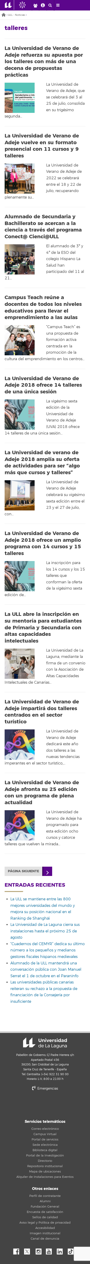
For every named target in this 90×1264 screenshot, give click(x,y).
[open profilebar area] (35, 5)
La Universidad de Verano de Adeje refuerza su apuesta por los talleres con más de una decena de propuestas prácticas (44, 61)
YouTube (50, 1250)
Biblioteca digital (45, 1150)
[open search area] (50, 5)
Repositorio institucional (45, 1166)
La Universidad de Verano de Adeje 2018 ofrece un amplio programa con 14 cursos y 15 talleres (43, 543)
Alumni (45, 1201)
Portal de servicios (45, 1139)
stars (45, 1104)
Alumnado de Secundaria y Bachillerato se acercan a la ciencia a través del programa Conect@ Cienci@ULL (43, 226)
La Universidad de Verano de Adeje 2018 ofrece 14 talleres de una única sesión (43, 385)
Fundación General (45, 1206)
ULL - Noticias (16, 14)
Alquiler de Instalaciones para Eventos (45, 1177)
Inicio (3, 15)
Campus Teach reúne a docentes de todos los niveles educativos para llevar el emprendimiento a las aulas (43, 307)
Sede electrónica (45, 1145)
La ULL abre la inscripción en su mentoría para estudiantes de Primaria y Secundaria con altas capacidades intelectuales (43, 627)
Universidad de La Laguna (45, 1043)
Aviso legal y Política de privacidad (45, 1223)
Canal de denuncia (45, 1239)
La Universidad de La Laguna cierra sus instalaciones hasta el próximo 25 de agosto (45, 931)
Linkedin (61, 1250)
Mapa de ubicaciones (45, 1171)
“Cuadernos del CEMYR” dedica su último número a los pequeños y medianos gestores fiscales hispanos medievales (47, 950)
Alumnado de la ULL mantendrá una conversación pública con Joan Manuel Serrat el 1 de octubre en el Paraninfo (45, 969)
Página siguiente (23, 871)
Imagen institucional (45, 1233)
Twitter (29, 1250)
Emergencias (47, 1089)
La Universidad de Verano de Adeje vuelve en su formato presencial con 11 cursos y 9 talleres (42, 146)
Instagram (40, 1250)
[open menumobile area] (58, 5)
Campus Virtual (45, 1134)
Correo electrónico (45, 1129)
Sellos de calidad (45, 1217)
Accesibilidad (45, 1228)
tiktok (72, 1250)
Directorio (45, 1161)
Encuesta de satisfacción (45, 1212)
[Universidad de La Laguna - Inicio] (9, 5)
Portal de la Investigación (45, 1155)
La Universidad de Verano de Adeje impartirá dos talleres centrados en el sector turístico (42, 712)
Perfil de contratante (45, 1196)
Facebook (18, 1250)
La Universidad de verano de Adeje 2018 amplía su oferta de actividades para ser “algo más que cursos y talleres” (42, 462)
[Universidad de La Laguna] (26, 5)
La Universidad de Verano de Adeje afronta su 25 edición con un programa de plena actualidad (42, 792)
